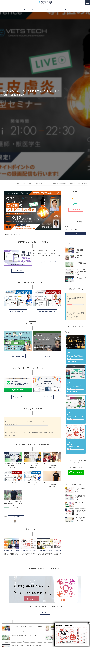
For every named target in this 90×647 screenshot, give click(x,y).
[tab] (68, 243)
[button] (87, 2)
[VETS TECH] (45, 2)
